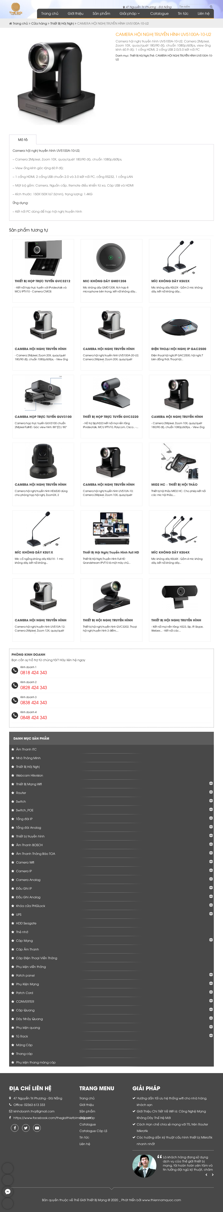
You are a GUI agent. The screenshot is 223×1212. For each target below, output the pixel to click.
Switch (20, 801)
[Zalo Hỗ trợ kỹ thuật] (7, 1184)
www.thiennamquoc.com (161, 1200)
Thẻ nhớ (21, 932)
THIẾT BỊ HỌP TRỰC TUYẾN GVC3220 (111, 416)
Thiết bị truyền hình (30, 836)
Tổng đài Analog (28, 827)
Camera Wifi (24, 862)
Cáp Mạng (24, 940)
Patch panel (25, 975)
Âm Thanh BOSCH (29, 845)
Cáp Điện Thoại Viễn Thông (36, 958)
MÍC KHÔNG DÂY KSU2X (170, 280)
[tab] (22, 139)
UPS (18, 914)
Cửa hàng (39, 23)
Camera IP (23, 871)
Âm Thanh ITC (26, 749)
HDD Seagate (25, 923)
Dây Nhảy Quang (29, 1019)
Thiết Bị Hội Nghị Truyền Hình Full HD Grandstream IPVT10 (111, 554)
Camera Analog (27, 879)
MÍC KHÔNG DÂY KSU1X (34, 552)
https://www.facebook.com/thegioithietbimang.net (52, 1117)
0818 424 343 (33, 672)
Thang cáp (24, 1053)
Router (20, 792)
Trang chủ (49, 13)
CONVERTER (24, 1001)
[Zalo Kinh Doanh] (7, 1172)
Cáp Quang (24, 1010)
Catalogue (159, 13)
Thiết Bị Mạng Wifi (28, 784)
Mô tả (22, 139)
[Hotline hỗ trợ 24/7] (7, 1208)
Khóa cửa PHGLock (30, 906)
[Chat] (7, 1196)
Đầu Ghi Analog (27, 897)
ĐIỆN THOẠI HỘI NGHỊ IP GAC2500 (178, 348)
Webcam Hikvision (29, 775)
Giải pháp (128, 13)
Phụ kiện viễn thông (30, 966)
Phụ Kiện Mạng (27, 984)
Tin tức (183, 13)
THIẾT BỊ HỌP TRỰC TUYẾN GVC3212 (42, 280)
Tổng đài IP (23, 819)
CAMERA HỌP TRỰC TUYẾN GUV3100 (43, 416)
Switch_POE (24, 810)
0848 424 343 (33, 717)
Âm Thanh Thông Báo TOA (35, 853)
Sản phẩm (101, 13)
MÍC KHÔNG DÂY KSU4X (170, 552)
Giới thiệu (75, 13)
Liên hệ (203, 13)
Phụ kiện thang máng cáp (35, 1062)
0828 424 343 (33, 687)
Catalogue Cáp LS (93, 1131)
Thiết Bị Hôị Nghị (62, 23)
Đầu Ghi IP (23, 888)
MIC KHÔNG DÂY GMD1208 (104, 280)
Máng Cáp (24, 1045)
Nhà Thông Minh (28, 758)
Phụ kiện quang (27, 1027)
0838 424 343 (33, 702)
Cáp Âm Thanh (27, 949)
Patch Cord (24, 992)
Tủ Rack (21, 1036)
